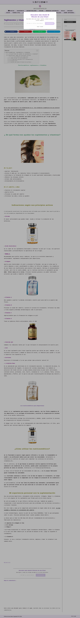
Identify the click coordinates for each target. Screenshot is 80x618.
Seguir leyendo (40, 26)
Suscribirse (49, 23)
